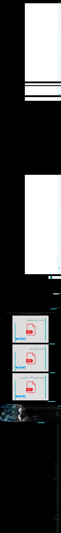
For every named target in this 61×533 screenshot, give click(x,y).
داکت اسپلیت (58, 3)
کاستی (59, 207)
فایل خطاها (59, 94)
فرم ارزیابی (59, 91)
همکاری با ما (59, 97)
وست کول (59, 6)
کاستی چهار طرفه (58, 61)
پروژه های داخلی (58, 83)
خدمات (59, 85)
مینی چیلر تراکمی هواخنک (57, 51)
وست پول (59, 254)
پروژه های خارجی (58, 84)
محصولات (59, 2)
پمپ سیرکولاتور (58, 253)
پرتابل (59, 28)
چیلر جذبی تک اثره (58, 219)
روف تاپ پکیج (58, 67)
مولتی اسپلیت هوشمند (58, 36)
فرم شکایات (59, 265)
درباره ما (59, 96)
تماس (59, 100)
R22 (59, 22)
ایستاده (59, 24)
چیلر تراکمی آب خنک (58, 43)
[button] (43, 138)
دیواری (59, 53)
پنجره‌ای (59, 31)
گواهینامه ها (59, 99)
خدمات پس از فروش (58, 90)
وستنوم (59, 7)
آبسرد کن (59, 76)
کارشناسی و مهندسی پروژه (57, 87)
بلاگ (59, 255)
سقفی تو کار (59, 232)
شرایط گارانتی (58, 93)
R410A (59, 8)
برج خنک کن (59, 72)
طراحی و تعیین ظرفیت (57, 88)
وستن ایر (59, 5)
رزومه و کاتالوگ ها (58, 98)
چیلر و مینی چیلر (58, 39)
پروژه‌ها (59, 82)
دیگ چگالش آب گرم (58, 243)
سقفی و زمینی (58, 56)
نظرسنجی (59, 266)
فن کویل (59, 52)
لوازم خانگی (59, 75)
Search (60, 278)
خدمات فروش (58, 86)
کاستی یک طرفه (58, 64)
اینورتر (59, 4)
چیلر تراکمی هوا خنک (58, 40)
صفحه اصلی (59, 1)
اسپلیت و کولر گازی (58, 14)
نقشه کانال (59, 89)
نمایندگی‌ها (59, 95)
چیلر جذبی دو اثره (58, 48)
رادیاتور (59, 78)
